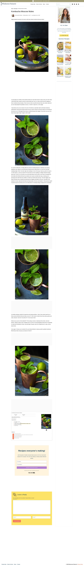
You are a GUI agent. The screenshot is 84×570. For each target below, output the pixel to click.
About (44, 4)
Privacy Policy (80, 564)
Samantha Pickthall (19, 15)
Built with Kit (31, 473)
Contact (47, 4)
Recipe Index (33, 4)
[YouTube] (76, 4)
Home (12, 8)
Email (34, 517)
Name (14, 517)
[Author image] (13, 15)
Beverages (15, 8)
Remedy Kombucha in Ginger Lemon (25, 423)
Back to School (39, 4)
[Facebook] (74, 4)
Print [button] (46, 430)
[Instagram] (72, 4)
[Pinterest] (78, 4)
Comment (15, 499)
